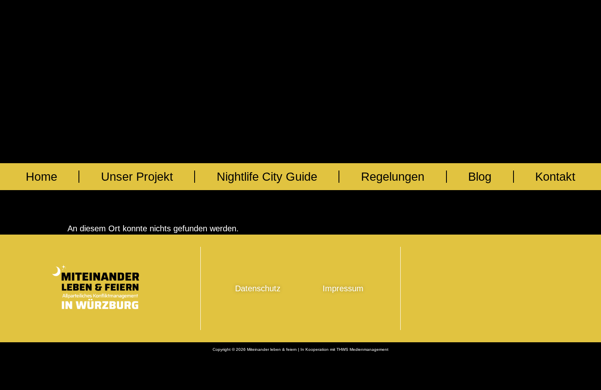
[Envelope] (487, 288)
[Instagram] (540, 288)
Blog (479, 176)
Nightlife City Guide (267, 176)
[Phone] (461, 288)
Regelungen (392, 176)
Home (41, 176)
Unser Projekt (137, 176)
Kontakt (555, 176)
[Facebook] (514, 288)
